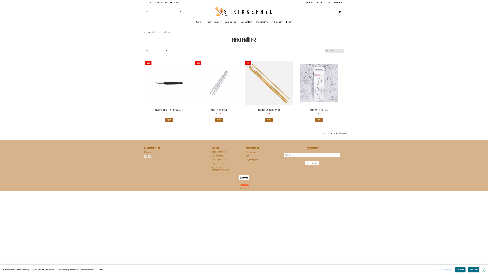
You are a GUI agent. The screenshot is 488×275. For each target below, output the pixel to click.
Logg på (319, 2)
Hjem (146, 32)
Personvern (309, 2)
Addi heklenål (219, 110)
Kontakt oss (337, 2)
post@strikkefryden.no (221, 170)
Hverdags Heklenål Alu (169, 110)
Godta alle (474, 270)
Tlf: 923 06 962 (218, 167)
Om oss (327, 2)
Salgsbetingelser (252, 159)
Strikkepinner (156, 32)
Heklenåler (167, 32)
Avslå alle (460, 270)
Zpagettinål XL (319, 110)
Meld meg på (311, 163)
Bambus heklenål (269, 110)
